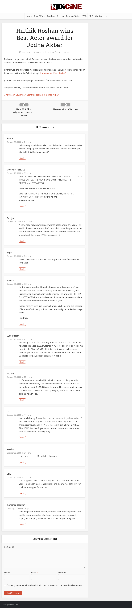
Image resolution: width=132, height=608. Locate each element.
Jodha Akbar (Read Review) (53, 73)
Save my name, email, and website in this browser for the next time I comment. (45, 585)
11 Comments (38, 52)
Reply (22, 158)
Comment (9, 546)
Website (62, 572)
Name (8, 572)
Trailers (51, 16)
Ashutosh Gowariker (16, 94)
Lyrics (60, 16)
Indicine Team (54, 52)
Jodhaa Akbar (52, 94)
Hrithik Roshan (35, 94)
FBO (84, 16)
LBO (91, 16)
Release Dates (73, 16)
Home (29, 16)
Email (34, 572)
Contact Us (100, 16)
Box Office (39, 16)
